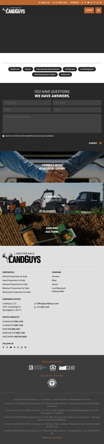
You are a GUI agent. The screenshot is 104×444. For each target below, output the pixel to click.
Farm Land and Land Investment (47, 69)
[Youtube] (88, 2)
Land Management (87, 69)
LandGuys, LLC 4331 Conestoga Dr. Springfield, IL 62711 (12, 306)
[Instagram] (94, 2)
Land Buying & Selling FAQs (59, 290)
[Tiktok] (97, 2)
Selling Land (65, 74)
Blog (54, 280)
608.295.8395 (20, 336)
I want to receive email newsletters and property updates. (29, 136)
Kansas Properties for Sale (15, 284)
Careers (28, 69)
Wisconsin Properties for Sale (17, 292)
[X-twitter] (85, 2)
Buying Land (15, 69)
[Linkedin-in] (100, 2)
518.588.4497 (14, 329)
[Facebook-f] (82, 2)
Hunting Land (70, 69)
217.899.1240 (17, 321)
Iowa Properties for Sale (14, 280)
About (55, 284)
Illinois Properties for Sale (15, 276)
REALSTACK (57, 437)
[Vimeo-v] (91, 2)
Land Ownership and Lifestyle (44, 74)
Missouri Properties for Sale (16, 288)
